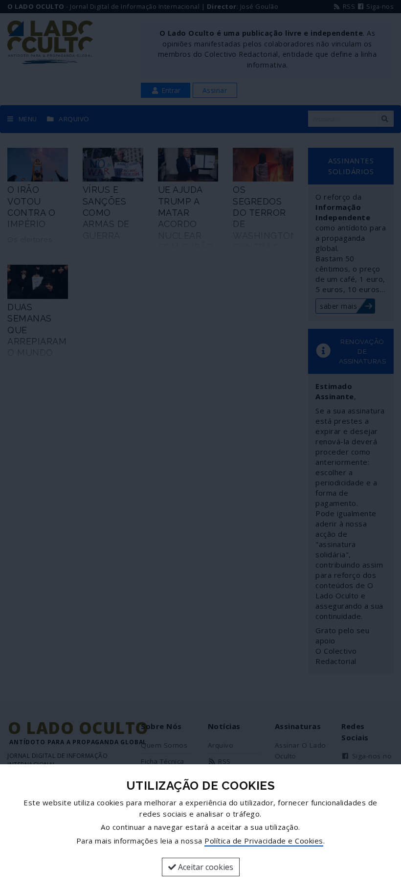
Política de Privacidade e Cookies (263, 840)
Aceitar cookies (204, 867)
